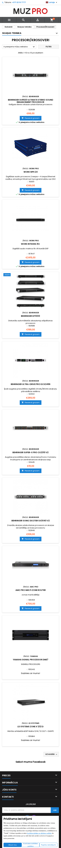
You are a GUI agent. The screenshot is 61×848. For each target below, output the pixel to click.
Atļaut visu (12, 845)
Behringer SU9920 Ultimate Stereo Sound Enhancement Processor (30, 101)
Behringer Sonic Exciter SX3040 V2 (30, 520)
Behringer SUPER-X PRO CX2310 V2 (30, 452)
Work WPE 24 (31, 171)
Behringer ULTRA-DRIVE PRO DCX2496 (30, 384)
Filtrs (48, 46)
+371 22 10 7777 (19, 2)
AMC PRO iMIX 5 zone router (30, 590)
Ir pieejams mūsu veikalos (19, 47)
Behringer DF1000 (30, 316)
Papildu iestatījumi (48, 845)
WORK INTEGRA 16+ (30, 244)
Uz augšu (51, 754)
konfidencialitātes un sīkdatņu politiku (39, 833)
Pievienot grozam (31, 118)
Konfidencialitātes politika (30, 845)
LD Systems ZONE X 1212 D (30, 726)
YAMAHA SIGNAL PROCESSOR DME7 (30, 659)
